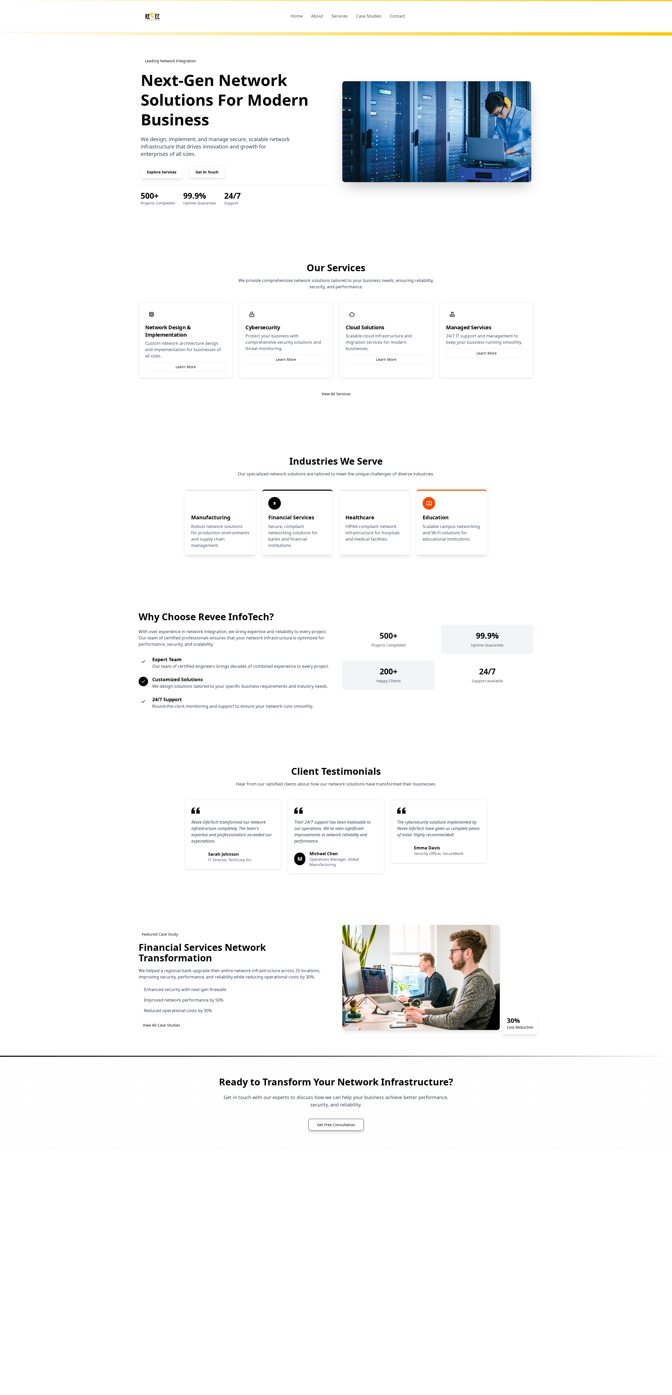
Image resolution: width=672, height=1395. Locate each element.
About (317, 16)
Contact (397, 16)
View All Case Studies (161, 1025)
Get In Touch (207, 172)
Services (340, 16)
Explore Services (161, 172)
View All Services (336, 393)
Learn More (186, 366)
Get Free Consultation (336, 1124)
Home (297, 16)
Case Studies (368, 16)
